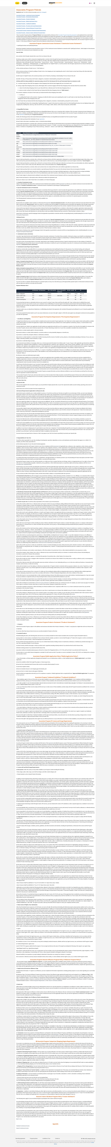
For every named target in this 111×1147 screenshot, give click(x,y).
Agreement (21, 114)
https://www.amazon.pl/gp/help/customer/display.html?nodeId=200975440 (40, 154)
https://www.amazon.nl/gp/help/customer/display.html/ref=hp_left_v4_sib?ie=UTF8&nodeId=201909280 (47, 145)
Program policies (34, 1138)
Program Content (29, 756)
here (47, 198)
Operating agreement (20, 1138)
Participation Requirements (39, 980)
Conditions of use (46, 1138)
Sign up (24, 3)
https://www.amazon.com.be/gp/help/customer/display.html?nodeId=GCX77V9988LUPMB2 (43, 156)
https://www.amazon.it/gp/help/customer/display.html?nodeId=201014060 (40, 143)
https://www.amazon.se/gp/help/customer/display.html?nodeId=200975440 (40, 152)
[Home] (55, 3)
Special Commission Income (22, 1128)
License (57, 425)
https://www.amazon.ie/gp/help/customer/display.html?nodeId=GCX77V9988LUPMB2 (42, 141)
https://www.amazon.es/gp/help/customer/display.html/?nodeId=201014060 (40, 148)
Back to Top (19, 1119)
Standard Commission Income (22, 1125)
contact (50, 1063)
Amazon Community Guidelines (55, 980)
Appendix (18, 185)
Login (17, 3)
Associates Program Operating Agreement (67, 35)
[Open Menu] (94, 3)
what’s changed (42, 12)
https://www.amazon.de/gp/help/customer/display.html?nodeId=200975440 (40, 150)
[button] (90, 3)
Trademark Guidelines (71, 528)
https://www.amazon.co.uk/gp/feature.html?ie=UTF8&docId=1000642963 (39, 134)
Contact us (57, 1138)
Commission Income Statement (45, 542)
